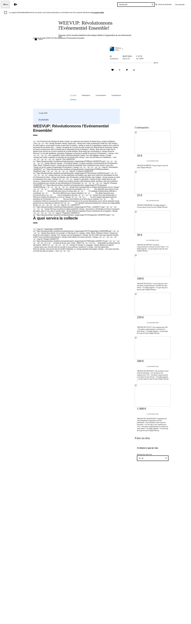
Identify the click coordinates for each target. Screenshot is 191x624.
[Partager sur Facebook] (119, 70)
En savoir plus (44, 119)
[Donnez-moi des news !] (112, 70)
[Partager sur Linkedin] (134, 70)
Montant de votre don (144, 454)
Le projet (73, 95)
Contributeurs (116, 95)
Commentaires (101, 95)
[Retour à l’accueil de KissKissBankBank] (14, 4)
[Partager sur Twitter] (127, 70)
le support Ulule (98, 12)
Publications (86, 95)
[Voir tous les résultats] (152, 4)
